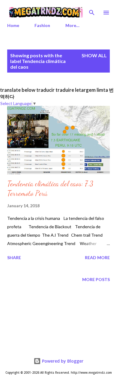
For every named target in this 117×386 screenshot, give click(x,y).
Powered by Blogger (62, 361)
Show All (94, 55)
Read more (97, 257)
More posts (96, 279)
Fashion (42, 25)
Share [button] (14, 257)
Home (13, 25)
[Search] (91, 10)
